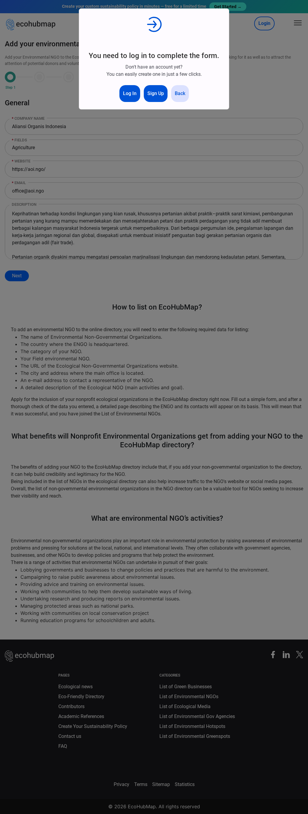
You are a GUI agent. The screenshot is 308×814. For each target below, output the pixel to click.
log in (130, 93)
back (180, 93)
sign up (155, 93)
